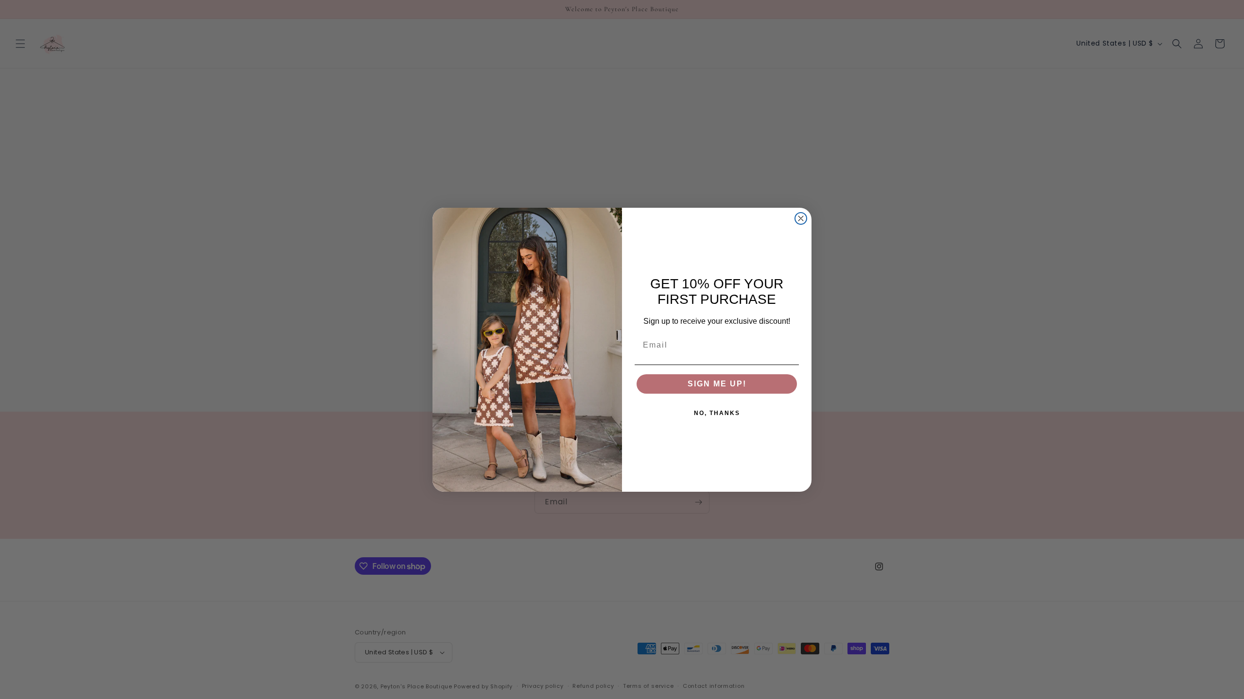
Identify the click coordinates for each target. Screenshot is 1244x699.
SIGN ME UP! (717, 384)
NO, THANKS (717, 413)
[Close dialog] (801, 218)
